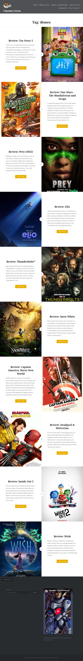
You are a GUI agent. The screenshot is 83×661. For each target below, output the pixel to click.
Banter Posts (75, 5)
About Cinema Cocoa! (41, 5)
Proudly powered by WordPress (33, 657)
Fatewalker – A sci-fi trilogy (69, 8)
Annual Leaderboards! (59, 5)
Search (8, 589)
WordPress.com (54, 657)
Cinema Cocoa (12, 10)
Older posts (7, 579)
